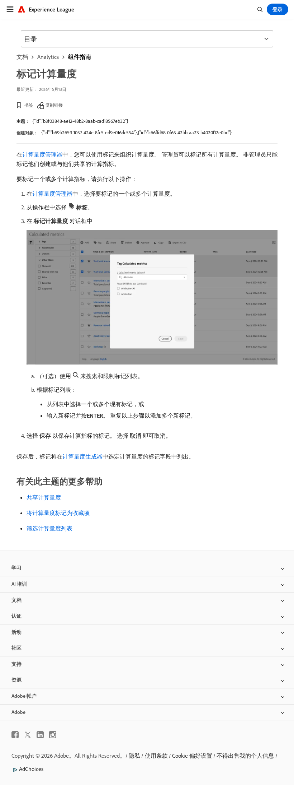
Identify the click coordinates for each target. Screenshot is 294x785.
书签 (28, 105)
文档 (22, 56)
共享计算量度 (44, 497)
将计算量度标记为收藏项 (58, 512)
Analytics (48, 56)
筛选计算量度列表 (49, 528)
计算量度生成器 (82, 456)
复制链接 (54, 105)
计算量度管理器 (42, 154)
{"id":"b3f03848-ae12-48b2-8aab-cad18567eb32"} (80, 121)
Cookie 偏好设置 (192, 755)
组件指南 (79, 56)
